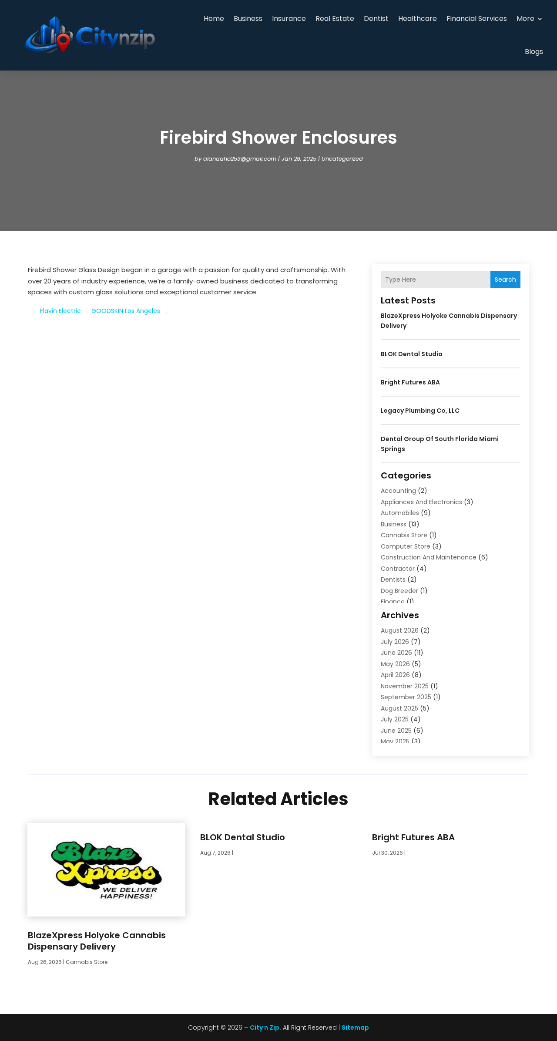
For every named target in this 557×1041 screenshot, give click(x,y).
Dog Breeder (399, 590)
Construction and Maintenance (428, 557)
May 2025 (395, 741)
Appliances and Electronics (421, 502)
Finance (393, 601)
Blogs (534, 52)
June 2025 (396, 730)
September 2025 (406, 697)
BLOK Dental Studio (412, 354)
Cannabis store (404, 535)
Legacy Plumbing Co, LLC (420, 410)
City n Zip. (265, 1027)
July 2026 (395, 641)
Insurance (289, 18)
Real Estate (334, 18)
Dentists (393, 579)
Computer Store (405, 546)
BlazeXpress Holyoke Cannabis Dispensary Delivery (97, 941)
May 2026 (395, 664)
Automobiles (400, 513)
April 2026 (395, 674)
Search (505, 279)
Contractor (398, 568)
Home (214, 18)
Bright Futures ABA (410, 382)
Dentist (376, 18)
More (525, 18)
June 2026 (396, 652)
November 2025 (405, 686)
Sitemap (355, 1027)
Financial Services (476, 18)
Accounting (398, 490)
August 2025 (399, 708)
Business (248, 18)
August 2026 (400, 630)
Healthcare (417, 18)
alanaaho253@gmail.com (239, 159)
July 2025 (395, 719)
